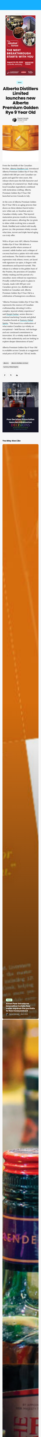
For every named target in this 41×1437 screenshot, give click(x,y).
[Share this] (4, 375)
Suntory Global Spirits (10, 367)
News (19, 82)
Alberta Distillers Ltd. (19, 168)
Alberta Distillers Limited (19, 363)
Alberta (5, 363)
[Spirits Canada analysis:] (20, 394)
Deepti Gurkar (12, 314)
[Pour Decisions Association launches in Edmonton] (20, 419)
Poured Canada (23, 118)
